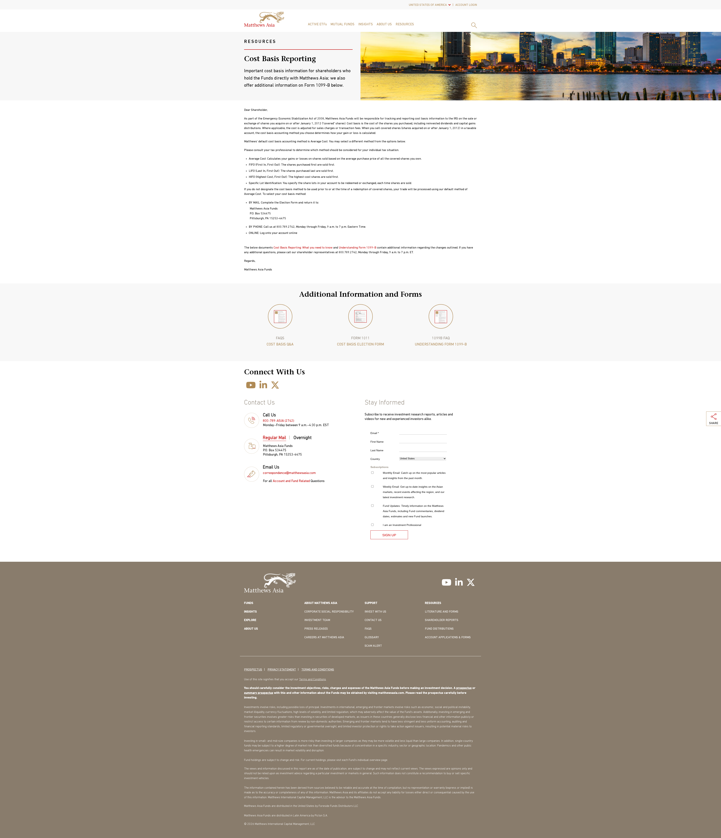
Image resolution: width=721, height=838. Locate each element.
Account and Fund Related (291, 481)
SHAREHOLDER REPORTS (441, 620)
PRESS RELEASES (316, 628)
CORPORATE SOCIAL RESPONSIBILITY (329, 611)
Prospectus (253, 669)
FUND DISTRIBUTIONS (439, 628)
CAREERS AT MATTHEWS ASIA (324, 637)
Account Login (466, 5)
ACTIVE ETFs (317, 24)
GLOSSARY (372, 637)
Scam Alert (373, 645)
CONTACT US (373, 620)
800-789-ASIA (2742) (278, 421)
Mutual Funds (342, 24)
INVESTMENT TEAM (317, 620)
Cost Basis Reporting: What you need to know (303, 247)
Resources (405, 24)
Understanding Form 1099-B (357, 247)
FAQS (368, 628)
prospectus (464, 688)
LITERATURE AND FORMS (441, 611)
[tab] (276, 438)
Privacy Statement (282, 669)
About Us (384, 24)
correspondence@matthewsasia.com (289, 473)
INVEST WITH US (375, 611)
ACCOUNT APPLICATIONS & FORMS (448, 637)
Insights (365, 24)
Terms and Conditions (317, 669)
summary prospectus (258, 693)
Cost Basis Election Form (360, 344)
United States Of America (428, 5)
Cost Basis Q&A (280, 344)
